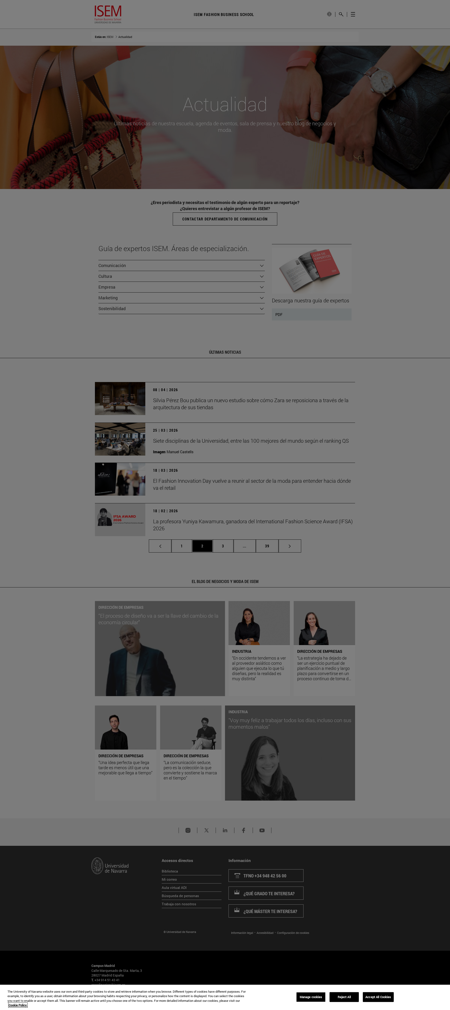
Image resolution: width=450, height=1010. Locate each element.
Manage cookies (311, 997)
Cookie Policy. (18, 1005)
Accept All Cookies (378, 997)
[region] (225, 997)
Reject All (344, 997)
